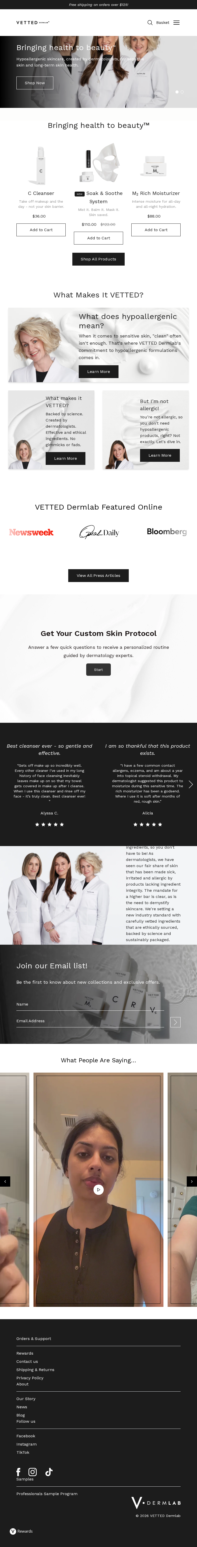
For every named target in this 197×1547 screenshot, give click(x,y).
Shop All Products (98, 259)
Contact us (27, 1361)
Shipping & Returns (35, 1369)
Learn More (98, 371)
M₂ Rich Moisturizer (156, 193)
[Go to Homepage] (156, 1503)
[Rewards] (21, 1531)
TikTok (22, 1452)
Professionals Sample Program (46, 1493)
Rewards (24, 1353)
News (21, 1406)
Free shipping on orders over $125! (98, 5)
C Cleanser (41, 193)
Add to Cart (41, 229)
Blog (20, 1415)
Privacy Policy (29, 1377)
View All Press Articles (98, 575)
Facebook (25, 1435)
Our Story (25, 1398)
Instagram (26, 1444)
